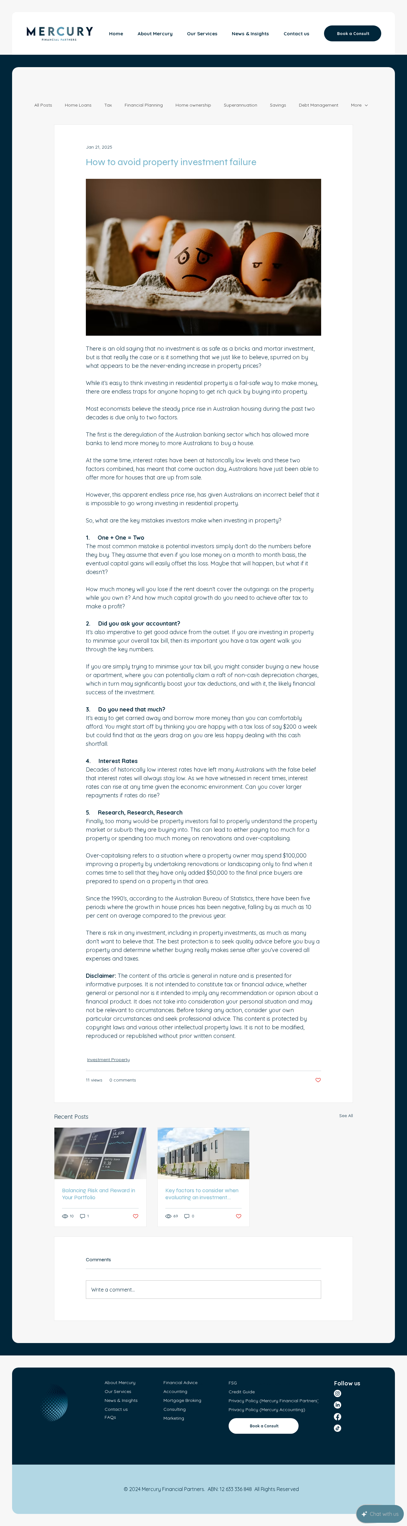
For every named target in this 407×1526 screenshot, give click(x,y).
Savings (278, 105)
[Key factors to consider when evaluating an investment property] (204, 1153)
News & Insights (121, 1400)
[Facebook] (337, 1416)
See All (346, 1115)
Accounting (175, 1391)
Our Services (118, 1391)
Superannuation (240, 105)
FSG (233, 1383)
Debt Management (318, 105)
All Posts (43, 105)
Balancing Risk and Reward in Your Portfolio (98, 1194)
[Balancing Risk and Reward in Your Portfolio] (100, 1153)
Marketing (173, 1418)
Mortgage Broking (182, 1400)
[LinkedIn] (337, 1405)
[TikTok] (337, 1428)
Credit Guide (242, 1392)
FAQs (110, 1417)
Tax (108, 105)
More (356, 105)
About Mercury (120, 1382)
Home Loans (78, 105)
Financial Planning (144, 105)
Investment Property (108, 1059)
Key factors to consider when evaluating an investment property (201, 1194)
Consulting (174, 1409)
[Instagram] (337, 1393)
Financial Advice (180, 1382)
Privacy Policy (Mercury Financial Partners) (274, 1401)
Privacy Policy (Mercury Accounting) (267, 1409)
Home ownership (193, 105)
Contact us (116, 1409)
